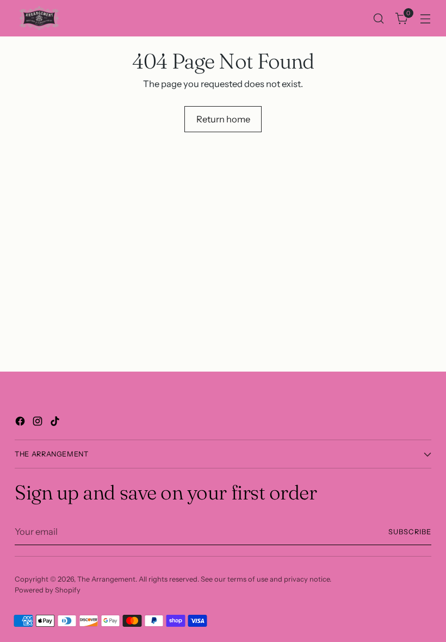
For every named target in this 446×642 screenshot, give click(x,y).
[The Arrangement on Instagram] (38, 423)
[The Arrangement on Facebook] (21, 423)
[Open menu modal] (425, 18)
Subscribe (409, 532)
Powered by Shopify (47, 590)
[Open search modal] (379, 18)
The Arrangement (106, 579)
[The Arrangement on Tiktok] (56, 423)
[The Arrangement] (39, 18)
